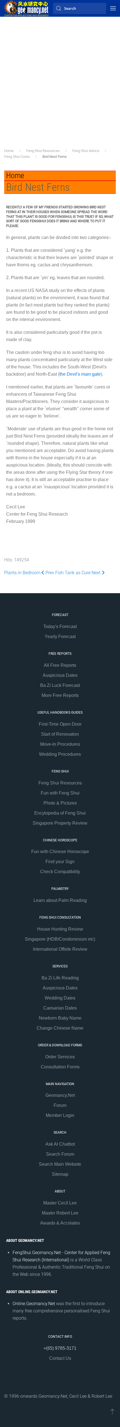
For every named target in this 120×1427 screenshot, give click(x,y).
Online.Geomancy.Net (34, 1303)
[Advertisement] (60, 85)
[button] (113, 8)
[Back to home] (26, 8)
